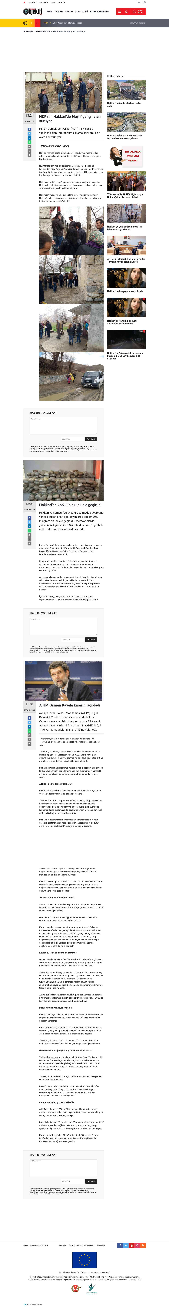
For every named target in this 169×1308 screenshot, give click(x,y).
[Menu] (119, 12)
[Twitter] (29, 134)
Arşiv (53, 2)
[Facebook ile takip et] (120, 1245)
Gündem (59, 11)
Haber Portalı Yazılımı (35, 1304)
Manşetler (32, 2)
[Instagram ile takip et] (137, 1245)
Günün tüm (138, 23)
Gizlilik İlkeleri (89, 1246)
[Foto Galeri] (144, 2)
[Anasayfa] (24, 2)
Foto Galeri (81, 11)
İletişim (78, 1246)
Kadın (50, 11)
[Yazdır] (29, 151)
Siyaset (69, 11)
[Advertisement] (84, 52)
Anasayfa (62, 1246)
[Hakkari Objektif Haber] (32, 11)
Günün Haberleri (43, 2)
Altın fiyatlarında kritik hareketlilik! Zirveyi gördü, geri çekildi (76, 23)
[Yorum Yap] (29, 155)
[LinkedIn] (29, 138)
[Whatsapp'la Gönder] (29, 142)
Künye (71, 1246)
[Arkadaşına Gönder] (29, 146)
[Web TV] (139, 2)
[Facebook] (29, 129)
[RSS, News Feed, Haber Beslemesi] (143, 1245)
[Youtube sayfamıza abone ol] (131, 1245)
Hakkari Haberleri (99, 11)
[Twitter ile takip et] (126, 1245)
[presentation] (31, 23)
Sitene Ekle (61, 2)
